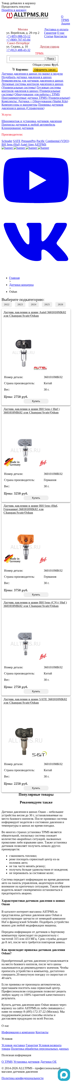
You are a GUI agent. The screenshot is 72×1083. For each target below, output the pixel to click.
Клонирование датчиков (18, 128)
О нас (61, 32)
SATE (17, 141)
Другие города (49, 46)
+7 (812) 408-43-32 (18, 50)
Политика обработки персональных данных (40, 1048)
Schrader (7, 141)
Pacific (40, 141)
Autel (24, 144)
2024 (33, 304)
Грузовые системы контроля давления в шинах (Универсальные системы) (31, 91)
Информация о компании (18, 1032)
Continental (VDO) (57, 141)
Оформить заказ (48, 68)
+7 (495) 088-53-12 (18, 36)
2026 (60, 304)
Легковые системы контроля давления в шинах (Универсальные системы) (32, 85)
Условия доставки (13, 1045)
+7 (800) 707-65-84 (18, 39)
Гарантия (50, 32)
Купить (36, 401)
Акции (65, 23)
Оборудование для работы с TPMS (37, 94)
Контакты (60, 36)
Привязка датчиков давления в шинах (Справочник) (32, 106)
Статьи (48, 36)
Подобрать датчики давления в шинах (27, 77)
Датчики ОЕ (48, 1061)
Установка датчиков (26, 1061)
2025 (47, 304)
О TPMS (65, 18)
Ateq (31, 144)
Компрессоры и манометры (19, 104)
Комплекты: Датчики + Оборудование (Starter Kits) (35, 101)
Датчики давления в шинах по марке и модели (32, 73)
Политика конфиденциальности (23, 1078)
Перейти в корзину (14, 10)
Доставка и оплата (56, 29)
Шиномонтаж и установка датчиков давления (32, 121)
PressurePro (28, 141)
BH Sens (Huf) (11, 144)
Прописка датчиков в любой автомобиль (28, 124)
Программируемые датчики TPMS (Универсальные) (36, 97)
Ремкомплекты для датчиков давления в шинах (32, 80)
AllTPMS (40, 144)
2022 (6, 304)
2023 (20, 304)
